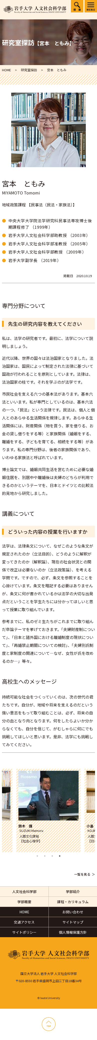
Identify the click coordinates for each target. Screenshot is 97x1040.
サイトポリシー (24, 932)
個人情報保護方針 (73, 932)
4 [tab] (59, 856)
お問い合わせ (72, 911)
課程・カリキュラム (73, 901)
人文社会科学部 (24, 891)
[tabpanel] (48, 810)
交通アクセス (24, 922)
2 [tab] (44, 856)
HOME (24, 911)
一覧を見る (82, 874)
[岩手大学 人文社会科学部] (35, 9)
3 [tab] (52, 856)
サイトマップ (72, 922)
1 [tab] (37, 856)
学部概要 (24, 901)
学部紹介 (73, 891)
